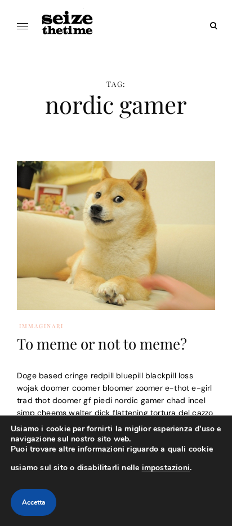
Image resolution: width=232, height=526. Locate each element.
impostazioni (166, 467)
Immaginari (41, 326)
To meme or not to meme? (102, 343)
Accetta (33, 502)
